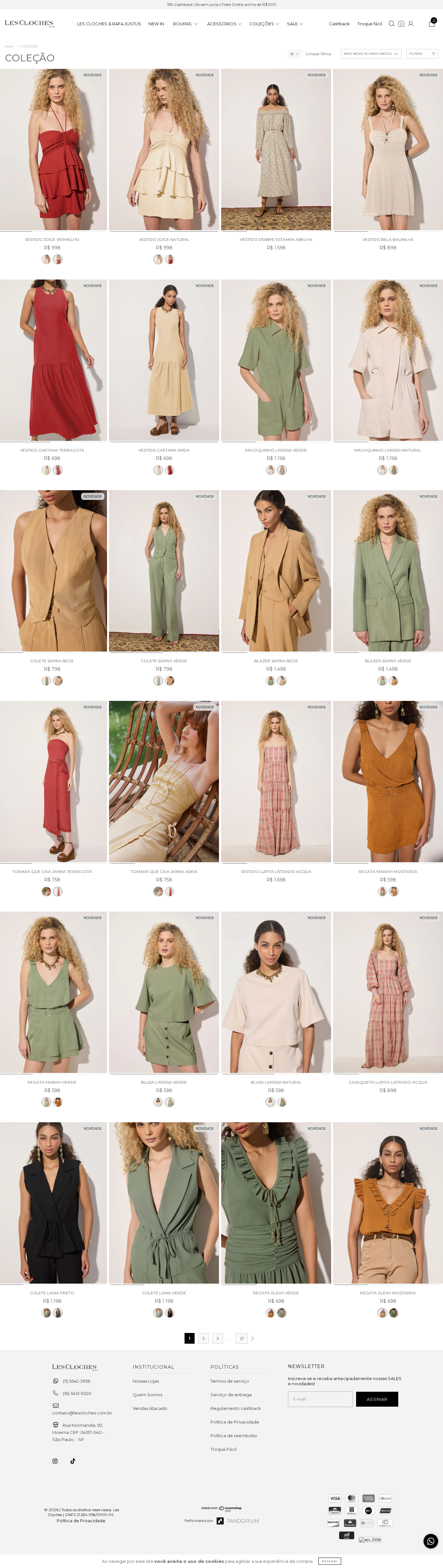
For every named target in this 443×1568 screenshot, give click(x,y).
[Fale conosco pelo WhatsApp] (431, 1541)
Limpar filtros (318, 53)
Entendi (330, 1561)
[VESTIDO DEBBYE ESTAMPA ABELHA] (276, 150)
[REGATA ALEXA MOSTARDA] (270, 1313)
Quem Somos (147, 1394)
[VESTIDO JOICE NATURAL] (46, 259)
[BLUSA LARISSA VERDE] (164, 993)
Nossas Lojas (146, 1381)
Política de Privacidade (234, 1422)
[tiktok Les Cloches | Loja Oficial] (76, 1461)
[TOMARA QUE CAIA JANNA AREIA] (46, 891)
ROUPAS (183, 23)
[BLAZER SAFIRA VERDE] (270, 681)
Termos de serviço (229, 1381)
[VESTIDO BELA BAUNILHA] (388, 150)
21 (242, 1338)
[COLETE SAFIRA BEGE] (58, 681)
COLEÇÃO (29, 46)
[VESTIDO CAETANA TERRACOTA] (58, 470)
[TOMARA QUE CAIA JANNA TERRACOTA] (58, 891)
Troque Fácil (223, 1449)
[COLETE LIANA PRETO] (58, 1313)
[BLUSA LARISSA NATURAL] (158, 1102)
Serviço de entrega (231, 1394)
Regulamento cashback (235, 1408)
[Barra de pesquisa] (392, 24)
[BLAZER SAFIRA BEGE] (276, 571)
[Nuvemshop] (221, 1510)
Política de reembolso (233, 1435)
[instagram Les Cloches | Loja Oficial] (58, 1461)
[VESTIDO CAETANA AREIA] (46, 470)
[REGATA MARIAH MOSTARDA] (388, 782)
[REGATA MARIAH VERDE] (382, 891)
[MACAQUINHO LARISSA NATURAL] (270, 470)
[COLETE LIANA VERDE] (46, 1313)
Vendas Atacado (150, 1408)
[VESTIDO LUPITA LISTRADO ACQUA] (276, 782)
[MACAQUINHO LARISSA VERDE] (276, 361)
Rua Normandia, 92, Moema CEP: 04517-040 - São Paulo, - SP (78, 1432)
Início (9, 46)
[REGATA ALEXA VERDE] (276, 1204)
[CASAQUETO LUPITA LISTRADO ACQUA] (388, 993)
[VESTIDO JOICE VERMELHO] (58, 259)
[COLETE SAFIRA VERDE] (46, 681)
